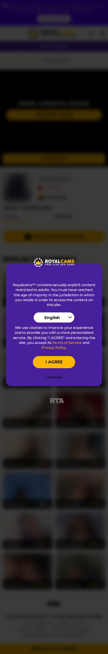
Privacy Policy (53, 347)
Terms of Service (67, 342)
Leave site (54, 377)
